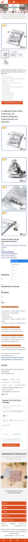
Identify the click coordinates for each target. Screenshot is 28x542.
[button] (11, 11)
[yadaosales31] (3, 394)
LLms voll (21, 535)
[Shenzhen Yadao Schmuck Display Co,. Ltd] (3, 2)
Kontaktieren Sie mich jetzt (12, 102)
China (18, 379)
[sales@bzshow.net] (5, 394)
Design (10, 385)
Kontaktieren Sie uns (20, 525)
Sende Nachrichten (11, 445)
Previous (2, 477)
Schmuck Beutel (18, 14)
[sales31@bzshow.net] (7, 394)
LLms (16, 535)
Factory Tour (22, 523)
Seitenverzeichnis (9, 535)
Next (26, 477)
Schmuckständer (8, 253)
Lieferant (4, 385)
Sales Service (15, 264)
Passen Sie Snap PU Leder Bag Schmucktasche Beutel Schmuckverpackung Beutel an (14, 492)
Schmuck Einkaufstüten (19, 385)
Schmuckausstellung (9, 245)
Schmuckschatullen (9, 257)
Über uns (3, 523)
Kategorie (11, 14)
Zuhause (6, 14)
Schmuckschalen (8, 255)
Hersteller (12, 379)
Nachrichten (4, 525)
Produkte (12, 523)
